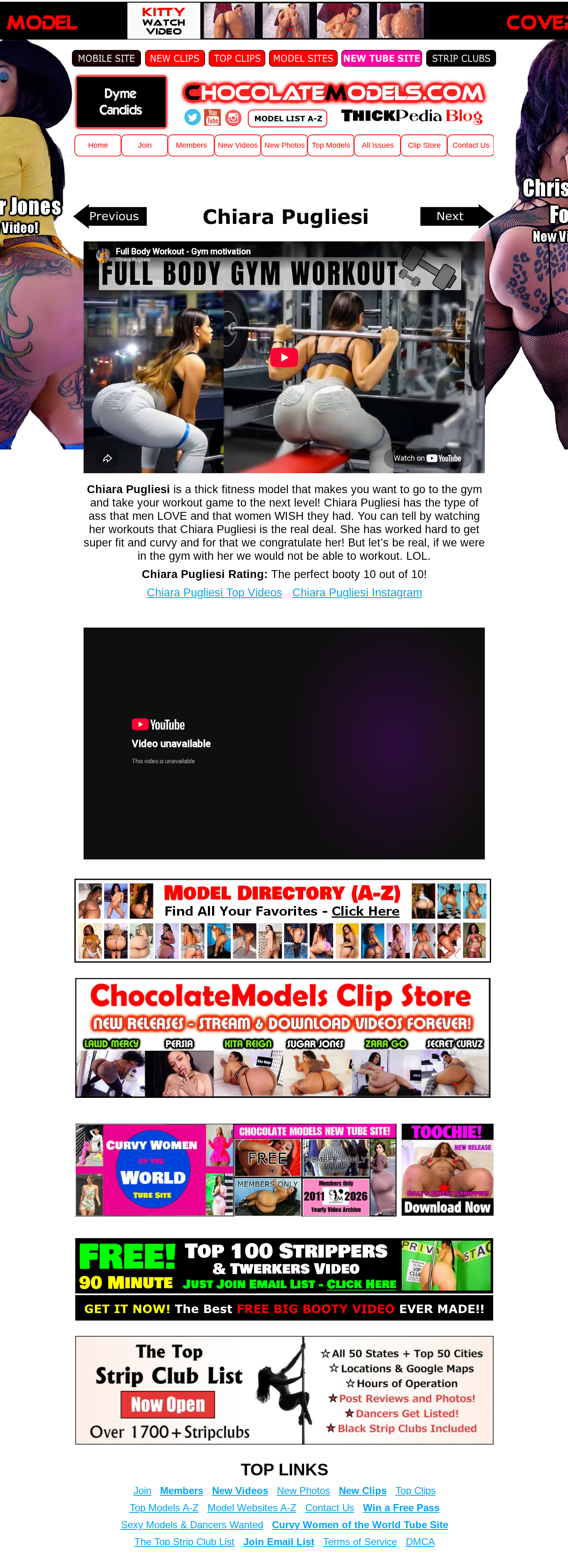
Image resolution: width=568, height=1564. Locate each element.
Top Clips (415, 1490)
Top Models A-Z (164, 1507)
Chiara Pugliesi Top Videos (214, 592)
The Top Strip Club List (184, 1541)
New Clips (363, 1490)
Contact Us (329, 1507)
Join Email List (278, 1541)
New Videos (240, 1490)
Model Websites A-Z (251, 1507)
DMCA (420, 1541)
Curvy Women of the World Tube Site (360, 1524)
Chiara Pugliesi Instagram (357, 592)
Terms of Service (360, 1541)
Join (142, 1490)
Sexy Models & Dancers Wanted (192, 1524)
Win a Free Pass (401, 1507)
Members (181, 1490)
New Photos (303, 1490)
